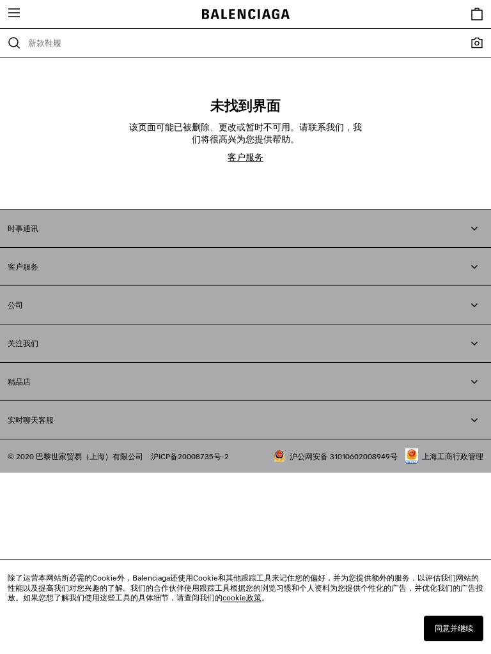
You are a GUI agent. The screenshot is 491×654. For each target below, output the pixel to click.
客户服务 (245, 156)
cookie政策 (241, 597)
